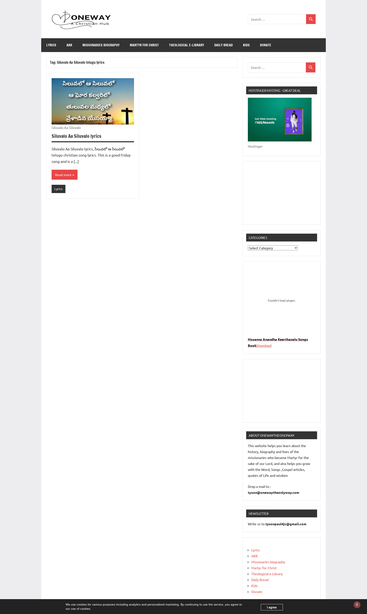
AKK (69, 45)
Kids (246, 45)
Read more (63, 174)
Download (263, 345)
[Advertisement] (281, 193)
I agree (272, 607)
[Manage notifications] (357, 604)
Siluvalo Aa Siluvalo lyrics (76, 136)
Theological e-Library (186, 45)
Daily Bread (223, 45)
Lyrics (51, 45)
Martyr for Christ (144, 45)
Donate (265, 45)
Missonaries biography (101, 45)
